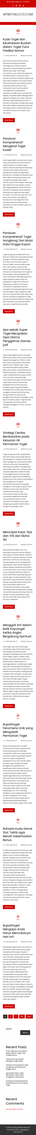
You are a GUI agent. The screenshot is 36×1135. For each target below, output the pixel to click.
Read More (9, 120)
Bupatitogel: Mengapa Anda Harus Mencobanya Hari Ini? (17, 931)
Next (29, 1016)
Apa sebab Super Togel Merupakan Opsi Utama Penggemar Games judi (17, 337)
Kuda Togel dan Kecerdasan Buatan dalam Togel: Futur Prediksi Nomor (17, 45)
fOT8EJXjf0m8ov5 (11, 56)
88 (22, 1016)
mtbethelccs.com (18, 14)
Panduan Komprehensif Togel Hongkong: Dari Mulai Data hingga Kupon (18, 238)
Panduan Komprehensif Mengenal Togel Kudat (14, 144)
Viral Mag (24, 1130)
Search (9, 1029)
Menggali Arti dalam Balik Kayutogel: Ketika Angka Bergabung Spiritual (17, 630)
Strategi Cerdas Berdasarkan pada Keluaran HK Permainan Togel (16, 438)
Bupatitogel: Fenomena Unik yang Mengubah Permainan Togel (18, 730)
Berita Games (27, 56)
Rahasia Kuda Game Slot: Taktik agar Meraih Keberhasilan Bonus (17, 834)
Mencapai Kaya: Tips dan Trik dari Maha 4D (17, 536)
